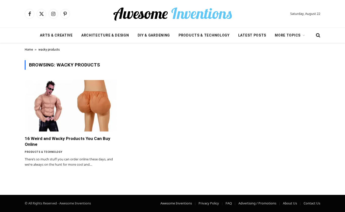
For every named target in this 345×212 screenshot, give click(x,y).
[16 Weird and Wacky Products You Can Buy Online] (71, 106)
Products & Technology (204, 35)
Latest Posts (252, 35)
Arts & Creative (56, 35)
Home (29, 49)
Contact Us (312, 203)
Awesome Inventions (176, 203)
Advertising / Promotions (257, 203)
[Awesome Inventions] (172, 14)
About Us (290, 203)
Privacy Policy (209, 203)
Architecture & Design (105, 35)
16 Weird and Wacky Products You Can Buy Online (67, 141)
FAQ (229, 203)
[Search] (317, 35)
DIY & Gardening (154, 35)
